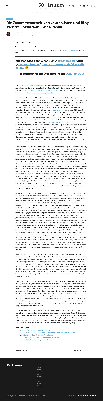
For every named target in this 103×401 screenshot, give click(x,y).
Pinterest (95, 5)
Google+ (77, 5)
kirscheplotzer (67, 61)
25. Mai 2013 (15, 35)
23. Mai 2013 (76, 73)
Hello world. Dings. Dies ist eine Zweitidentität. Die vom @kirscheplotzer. (49, 333)
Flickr (87, 5)
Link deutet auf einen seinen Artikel (31, 86)
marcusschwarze (29, 64)
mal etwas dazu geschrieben (44, 93)
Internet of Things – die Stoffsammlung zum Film (40, 337)
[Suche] (11, 5)
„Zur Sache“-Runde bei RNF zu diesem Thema (43, 90)
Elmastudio (18, 397)
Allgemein (10, 19)
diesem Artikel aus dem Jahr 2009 (57, 122)
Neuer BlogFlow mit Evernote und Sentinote (37, 330)
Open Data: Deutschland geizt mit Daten (36, 340)
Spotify (91, 5)
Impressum (70, 12)
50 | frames (51, 4)
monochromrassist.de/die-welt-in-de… (49, 66)
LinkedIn (84, 5)
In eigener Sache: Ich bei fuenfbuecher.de (37, 335)
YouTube (80, 5)
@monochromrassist (70, 50)
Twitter (69, 5)
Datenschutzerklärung (54, 12)
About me (39, 12)
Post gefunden (56, 110)
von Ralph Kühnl (17, 33)
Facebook (66, 5)
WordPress (43, 395)
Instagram (73, 5)
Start (31, 12)
